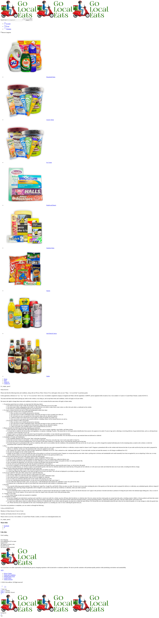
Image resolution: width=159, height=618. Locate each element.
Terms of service (8, 579)
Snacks (48, 290)
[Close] (1, 589)
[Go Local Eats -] (54, 17)
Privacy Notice (8, 573)
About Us (6, 382)
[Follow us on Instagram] (2, 570)
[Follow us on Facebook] (1, 570)
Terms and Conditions (9, 575)
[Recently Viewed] (5, 587)
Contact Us (7, 383)
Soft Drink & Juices (51, 333)
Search (28, 20)
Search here (4, 20)
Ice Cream (49, 162)
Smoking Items (50, 248)
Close (2, 590)
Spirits (48, 376)
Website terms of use (9, 576)
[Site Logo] (19, 564)
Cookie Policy (7, 578)
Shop (5, 380)
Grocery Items (50, 119)
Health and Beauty (51, 205)
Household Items (50, 77)
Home (5, 379)
